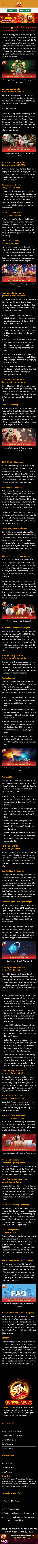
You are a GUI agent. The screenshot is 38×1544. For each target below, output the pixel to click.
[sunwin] (19, 4)
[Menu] (3, 3)
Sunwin (5, 1408)
